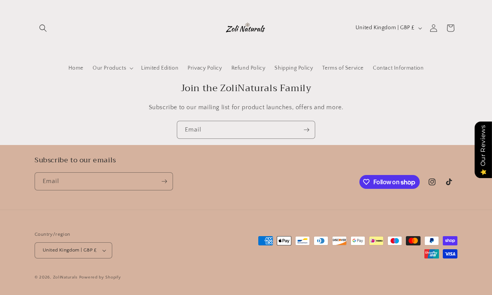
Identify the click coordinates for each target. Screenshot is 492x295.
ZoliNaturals (65, 277)
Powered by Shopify (100, 277)
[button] (43, 28)
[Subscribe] (306, 130)
